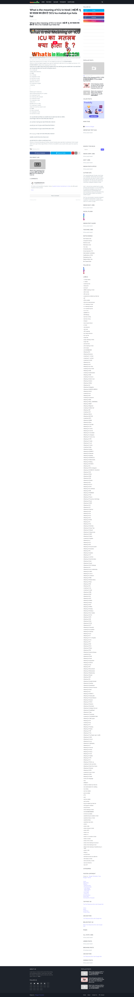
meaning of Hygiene (88, 538)
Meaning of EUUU (88, 484)
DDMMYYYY (86, 312)
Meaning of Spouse (88, 699)
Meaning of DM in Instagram (90, 468)
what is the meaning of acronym (91, 842)
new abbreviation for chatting (90, 786)
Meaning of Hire (87, 523)
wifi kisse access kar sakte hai (90, 856)
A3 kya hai (86, 285)
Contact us (85, 910)
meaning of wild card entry (90, 764)
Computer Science (87, 240)
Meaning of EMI (87, 478)
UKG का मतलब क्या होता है (89, 811)
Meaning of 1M (87, 364)
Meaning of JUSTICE (88, 557)
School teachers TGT (88, 251)
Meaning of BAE (87, 399)
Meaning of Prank (88, 658)
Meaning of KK (87, 567)
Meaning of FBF (87, 490)
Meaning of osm (87, 633)
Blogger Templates (93, 876)
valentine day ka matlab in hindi (91, 815)
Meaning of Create (88, 441)
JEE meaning (87, 331)
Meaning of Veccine (88, 747)
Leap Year (86, 341)
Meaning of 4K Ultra (88, 366)
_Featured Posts (87, 885)
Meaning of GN (87, 513)
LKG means (86, 347)
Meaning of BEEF (88, 403)
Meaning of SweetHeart (89, 710)
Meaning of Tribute (88, 728)
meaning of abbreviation (89, 372)
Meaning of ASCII (88, 391)
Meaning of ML (87, 586)
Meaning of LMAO (88, 571)
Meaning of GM (87, 511)
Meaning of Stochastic (89, 706)
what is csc (86, 832)
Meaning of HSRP (88, 534)
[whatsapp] (83, 216)
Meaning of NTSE (88, 623)
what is (85, 824)
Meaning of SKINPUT (88, 693)
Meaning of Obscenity (89, 627)
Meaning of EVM (87, 486)
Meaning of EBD (87, 476)
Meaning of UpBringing (89, 743)
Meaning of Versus (88, 751)
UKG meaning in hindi (89, 809)
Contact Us (94, 995)
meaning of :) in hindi (88, 356)
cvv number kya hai (88, 308)
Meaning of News (88, 602)
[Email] (76, 153)
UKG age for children (88, 805)
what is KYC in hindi (88, 840)
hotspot (85, 321)
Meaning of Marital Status (90, 579)
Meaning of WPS (87, 770)
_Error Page (86, 892)
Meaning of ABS (87, 374)
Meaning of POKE (88, 656)
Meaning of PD (87, 641)
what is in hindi (87, 838)
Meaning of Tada (87, 712)
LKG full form (87, 343)
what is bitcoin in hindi (89, 828)
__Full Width (86, 891)
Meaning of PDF (87, 644)
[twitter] (83, 215)
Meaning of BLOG (88, 414)
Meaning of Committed (89, 432)
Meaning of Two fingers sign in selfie (92, 735)
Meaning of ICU (36, 149)
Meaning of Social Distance (90, 697)
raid (85, 797)
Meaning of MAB (87, 577)
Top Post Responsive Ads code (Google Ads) (93, 904)
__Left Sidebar (86, 888)
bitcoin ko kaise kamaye (89, 302)
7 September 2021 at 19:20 (38, 184)
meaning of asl (87, 393)
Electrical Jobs (86, 242)
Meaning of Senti (87, 689)
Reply (32, 190)
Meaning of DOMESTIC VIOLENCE (92, 470)
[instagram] (83, 218)
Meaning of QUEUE (88, 662)
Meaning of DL (87, 465)
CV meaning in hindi (88, 304)
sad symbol (86, 801)
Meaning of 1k (87, 362)
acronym (86, 287)
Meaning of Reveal (88, 675)
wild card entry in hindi (89, 860)
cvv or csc (86, 310)
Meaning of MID (87, 584)
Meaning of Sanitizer (88, 683)
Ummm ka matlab (88, 813)
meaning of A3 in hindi (89, 368)
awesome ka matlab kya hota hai (91, 296)
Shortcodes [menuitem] (71, 2)
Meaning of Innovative (89, 548)
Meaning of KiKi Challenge (90, 565)
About (84, 909)
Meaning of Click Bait (88, 424)
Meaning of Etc (87, 482)
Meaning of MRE (87, 592)
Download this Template (88, 897)
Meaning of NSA (87, 621)
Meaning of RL (87, 679)
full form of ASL (87, 316)
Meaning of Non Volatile (89, 612)
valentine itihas (87, 820)
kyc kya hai (86, 335)
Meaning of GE (87, 505)
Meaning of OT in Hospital (90, 637)
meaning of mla (87, 588)
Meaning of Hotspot (88, 530)
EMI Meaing (86, 314)
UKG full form (87, 807)
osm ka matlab (87, 791)
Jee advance (87, 327)
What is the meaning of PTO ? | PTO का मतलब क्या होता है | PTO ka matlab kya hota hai (93, 79)
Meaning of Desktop (88, 455)
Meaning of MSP (87, 594)
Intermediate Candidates (89, 253)
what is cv (86, 834)
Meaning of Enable (88, 480)
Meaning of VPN (87, 757)
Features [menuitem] (48, 2)
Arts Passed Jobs (87, 238)
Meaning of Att (87, 395)
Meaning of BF (87, 410)
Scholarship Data (87, 249)
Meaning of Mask (88, 581)
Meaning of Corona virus (89, 436)
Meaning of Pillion (88, 648)
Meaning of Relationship (89, 673)
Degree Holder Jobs (87, 259)
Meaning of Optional (88, 631)
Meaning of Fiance (88, 497)
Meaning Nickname (88, 354)
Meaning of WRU (88, 774)
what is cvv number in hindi (90, 836)
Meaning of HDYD (88, 519)
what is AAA (86, 826)
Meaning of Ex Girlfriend (89, 488)
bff (84, 298)
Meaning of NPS (87, 617)
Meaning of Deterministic (89, 459)
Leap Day (86, 337)
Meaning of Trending (88, 726)
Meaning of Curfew (88, 445)
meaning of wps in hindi (89, 772)
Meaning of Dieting (88, 461)
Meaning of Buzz (87, 422)
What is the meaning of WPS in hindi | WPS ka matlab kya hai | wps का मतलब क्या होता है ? (97, 93)
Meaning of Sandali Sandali (90, 681)
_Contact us (86, 893)
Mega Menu (86, 882)
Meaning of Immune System (90, 546)
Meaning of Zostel (88, 776)
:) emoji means (87, 279)
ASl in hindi (86, 292)
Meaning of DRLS (88, 474)
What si (85, 852)
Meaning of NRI (87, 619)
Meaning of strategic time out (90, 708)
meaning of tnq (87, 722)
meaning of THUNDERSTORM (91, 716)
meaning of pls (87, 654)
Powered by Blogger (89, 126)
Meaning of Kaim (87, 561)
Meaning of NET (87, 598)
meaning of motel (88, 590)
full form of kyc (87, 318)
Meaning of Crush (88, 443)
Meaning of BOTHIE (88, 416)
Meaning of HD (87, 517)
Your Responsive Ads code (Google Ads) (92, 918)
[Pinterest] (72, 153)
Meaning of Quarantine (89, 660)
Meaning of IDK (87, 544)
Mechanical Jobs (87, 244)
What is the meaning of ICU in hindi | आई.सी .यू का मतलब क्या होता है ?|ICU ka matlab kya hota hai (37, 173)
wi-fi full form (87, 854)
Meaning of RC (87, 666)
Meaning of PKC (87, 650)
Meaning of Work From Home (90, 766)
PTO (85, 795)
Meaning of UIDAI (88, 737)
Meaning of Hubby (88, 536)
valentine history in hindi (89, 818)
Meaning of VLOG (88, 753)
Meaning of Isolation (88, 552)
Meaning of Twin (87, 733)
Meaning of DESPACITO (89, 457)
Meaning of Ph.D (87, 646)
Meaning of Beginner (88, 405)
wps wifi (85, 864)
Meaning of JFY (87, 554)
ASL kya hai (86, 294)
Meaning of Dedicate (88, 453)
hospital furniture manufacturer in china (61, 186)
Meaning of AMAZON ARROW (90, 389)
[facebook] (83, 214)
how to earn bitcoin (88, 323)
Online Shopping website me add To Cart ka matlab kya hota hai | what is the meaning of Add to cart (97, 86)
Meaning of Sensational (89, 685)
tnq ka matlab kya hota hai (90, 803)
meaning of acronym (88, 376)
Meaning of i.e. (87, 540)
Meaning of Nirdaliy (88, 608)
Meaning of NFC (87, 604)
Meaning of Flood (88, 501)
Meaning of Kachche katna (90, 559)
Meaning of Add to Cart (89, 379)
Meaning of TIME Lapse (89, 718)
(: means (86, 281)
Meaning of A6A (87, 370)
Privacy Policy (86, 912)
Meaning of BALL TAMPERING (90, 401)
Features (85, 884)
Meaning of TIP (87, 720)
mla (85, 780)
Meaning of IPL (87, 550)
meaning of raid (87, 664)
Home (84, 881)
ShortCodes (86, 896)
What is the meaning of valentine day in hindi (93, 847)
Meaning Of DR (87, 472)
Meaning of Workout (88, 768)
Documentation (86, 895)
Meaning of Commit (88, 430)
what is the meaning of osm (90, 844)
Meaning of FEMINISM (89, 492)
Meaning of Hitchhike (88, 526)
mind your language (88, 778)
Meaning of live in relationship (90, 569)
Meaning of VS (87, 760)
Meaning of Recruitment (89, 668)
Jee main (86, 329)
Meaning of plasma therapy (90, 652)
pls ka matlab (87, 793)
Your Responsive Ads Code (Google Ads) (92, 956)
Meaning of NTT (87, 625)
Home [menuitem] (43, 2)
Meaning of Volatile (88, 755)
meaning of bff (87, 412)
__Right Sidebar (87, 889)
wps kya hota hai (87, 862)
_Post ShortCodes (87, 886)
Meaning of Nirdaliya (88, 610)
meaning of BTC (87, 418)
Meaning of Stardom (88, 704)
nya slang (86, 788)
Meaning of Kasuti (88, 563)
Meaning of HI (87, 521)
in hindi (85, 325)
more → (39, 976)
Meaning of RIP (87, 677)
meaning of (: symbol (88, 358)
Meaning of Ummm (88, 739)
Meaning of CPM (87, 439)
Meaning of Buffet (88, 420)
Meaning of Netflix (88, 600)
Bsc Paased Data (87, 261)
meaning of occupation (89, 629)
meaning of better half (89, 407)
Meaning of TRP (87, 731)
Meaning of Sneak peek (89, 695)
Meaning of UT (87, 745)
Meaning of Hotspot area (89, 532)
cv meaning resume (88, 306)
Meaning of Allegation (89, 387)
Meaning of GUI (87, 515)
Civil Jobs (85, 246)
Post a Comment (55, 195)
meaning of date (87, 447)
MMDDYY (86, 782)
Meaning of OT (87, 635)
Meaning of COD (87, 426)
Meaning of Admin (88, 381)
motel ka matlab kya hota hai (90, 784)
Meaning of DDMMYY (89, 451)
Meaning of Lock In (88, 573)
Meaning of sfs (87, 691)
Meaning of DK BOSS (88, 463)
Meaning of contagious (89, 434)
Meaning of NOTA (88, 615)
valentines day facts (88, 822)
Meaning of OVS (87, 639)
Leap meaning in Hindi (89, 339)
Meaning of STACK (88, 701)
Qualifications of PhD (88, 255)
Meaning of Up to (88, 741)
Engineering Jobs (87, 257)
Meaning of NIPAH (88, 606)
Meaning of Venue (88, 749)
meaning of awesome (89, 397)
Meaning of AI (87, 385)
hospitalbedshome (39, 182)
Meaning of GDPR (88, 503)
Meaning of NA (87, 596)
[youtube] (83, 219)
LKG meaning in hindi (88, 345)
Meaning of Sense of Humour (90, 687)
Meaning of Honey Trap (89, 528)
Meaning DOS (87, 352)
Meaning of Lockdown (89, 575)
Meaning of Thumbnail (89, 714)
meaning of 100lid (88, 360)
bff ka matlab (87, 300)
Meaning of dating (88, 449)
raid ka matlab (87, 799)
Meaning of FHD (87, 494)
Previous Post (33, 199)
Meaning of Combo (88, 428)
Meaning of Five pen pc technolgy (91, 499)
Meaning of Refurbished (89, 671)
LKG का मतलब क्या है (88, 350)
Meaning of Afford (88, 383)
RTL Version (101, 995)
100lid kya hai (87, 283)
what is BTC (86, 830)
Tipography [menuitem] (63, 2)
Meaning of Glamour (88, 509)
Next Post (78, 199)
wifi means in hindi (88, 858)
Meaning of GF (87, 507)
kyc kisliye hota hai (88, 333)
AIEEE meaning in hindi (89, 289)
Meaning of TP (87, 724)
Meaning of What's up (89, 762)
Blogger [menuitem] (56, 2)
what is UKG (86, 850)
